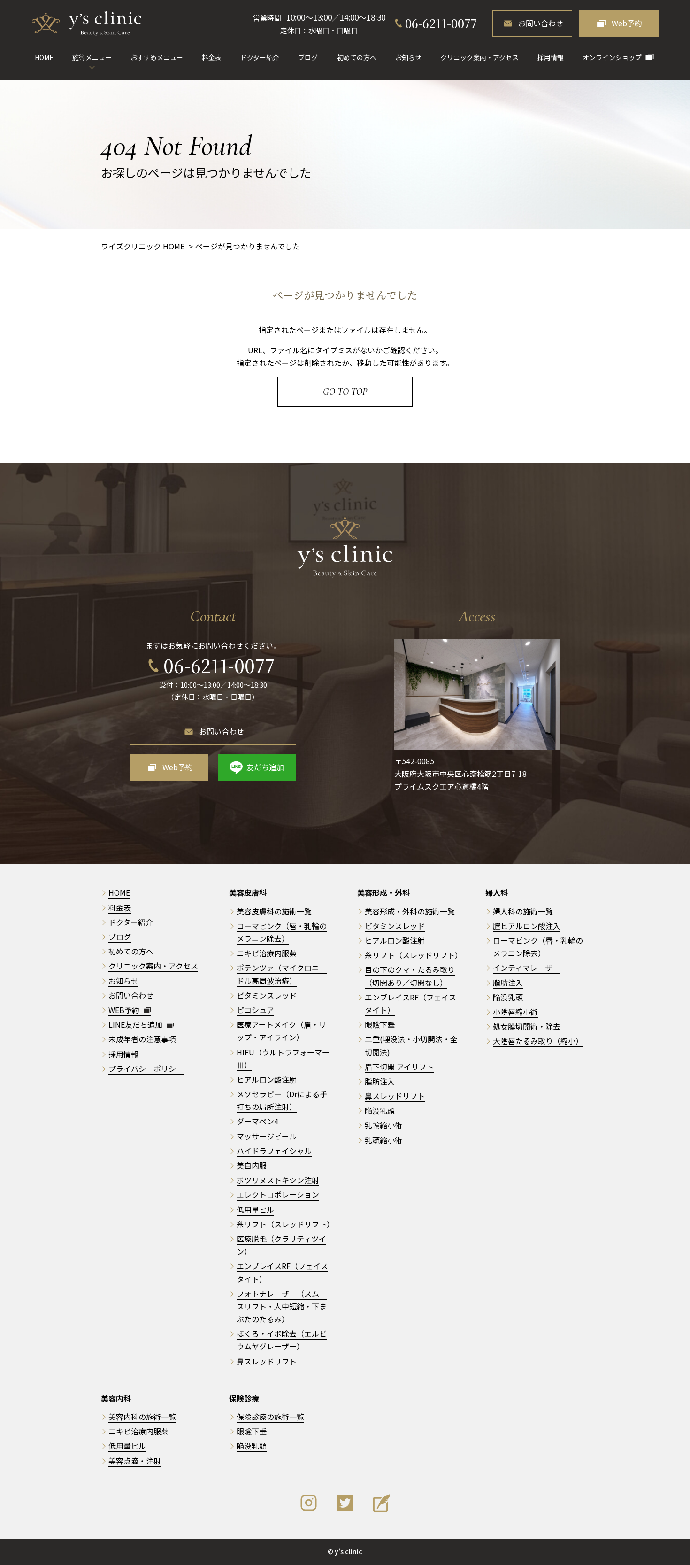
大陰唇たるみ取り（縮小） (538, 1040)
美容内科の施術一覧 (142, 1416)
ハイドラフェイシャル (274, 1150)
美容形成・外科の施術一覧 (410, 911)
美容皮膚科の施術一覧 (274, 911)
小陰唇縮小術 (515, 1011)
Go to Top (345, 391)
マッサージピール (267, 1136)
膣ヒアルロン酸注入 (526, 925)
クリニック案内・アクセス (479, 57)
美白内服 (252, 1165)
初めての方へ (356, 57)
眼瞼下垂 (380, 1024)
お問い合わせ (540, 23)
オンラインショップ (612, 57)
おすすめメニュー (156, 57)
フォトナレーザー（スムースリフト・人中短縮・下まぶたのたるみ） (282, 1306)
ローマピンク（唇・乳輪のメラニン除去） (538, 947)
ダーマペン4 (257, 1121)
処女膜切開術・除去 (526, 1026)
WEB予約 (124, 1009)
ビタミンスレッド (267, 995)
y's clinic (348, 1551)
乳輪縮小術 (383, 1125)
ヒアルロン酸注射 (267, 1079)
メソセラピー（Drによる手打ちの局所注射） (282, 1100)
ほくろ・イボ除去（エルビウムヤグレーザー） (282, 1340)
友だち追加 (265, 767)
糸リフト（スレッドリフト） (285, 1224)
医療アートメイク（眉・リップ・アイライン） (281, 1031)
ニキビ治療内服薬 (267, 953)
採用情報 (550, 57)
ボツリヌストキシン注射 (278, 1179)
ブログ (308, 57)
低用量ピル (255, 1209)
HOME (44, 57)
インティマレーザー (526, 967)
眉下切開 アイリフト (399, 1066)
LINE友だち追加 (136, 1024)
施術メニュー (92, 57)
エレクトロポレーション (278, 1194)
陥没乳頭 (380, 1110)
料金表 (212, 57)
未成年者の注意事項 (142, 1039)
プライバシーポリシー (146, 1068)
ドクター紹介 (259, 57)
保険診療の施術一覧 (270, 1416)
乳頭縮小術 (383, 1140)
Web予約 (627, 23)
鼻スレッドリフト (267, 1361)
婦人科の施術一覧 (523, 911)
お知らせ (408, 57)
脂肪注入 (380, 1081)
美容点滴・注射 (134, 1460)
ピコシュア (255, 1009)
